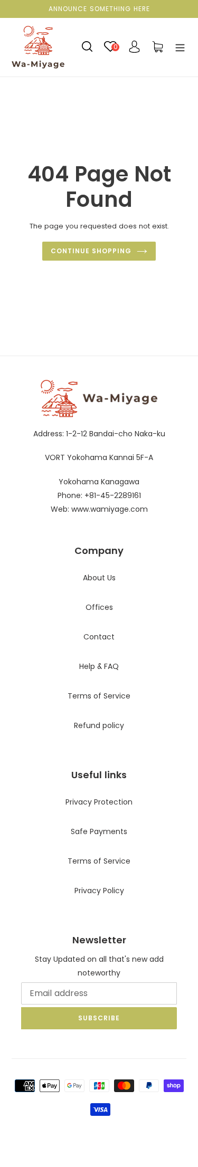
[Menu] (180, 47)
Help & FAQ (99, 666)
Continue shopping (91, 250)
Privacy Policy (99, 890)
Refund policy (99, 725)
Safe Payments (99, 831)
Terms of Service (99, 696)
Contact (99, 637)
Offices (99, 607)
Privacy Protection (99, 802)
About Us (99, 577)
